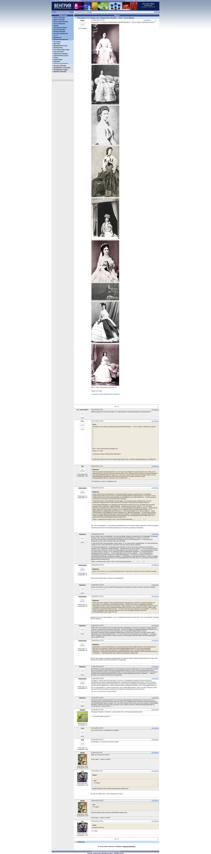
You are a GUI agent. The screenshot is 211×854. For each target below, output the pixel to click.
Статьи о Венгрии (59, 23)
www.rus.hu (108, 851)
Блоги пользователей (61, 39)
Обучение (57, 61)
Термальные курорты (61, 53)
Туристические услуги (61, 55)
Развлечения (58, 59)
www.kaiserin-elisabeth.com (108, 387)
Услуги (56, 57)
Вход (58, 12)
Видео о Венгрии (59, 19)
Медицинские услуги (60, 45)
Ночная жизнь (58, 47)
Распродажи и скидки (61, 69)
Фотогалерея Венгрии (61, 21)
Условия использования (152, 0)
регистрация (65, 12)
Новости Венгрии (59, 17)
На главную (55, 0)
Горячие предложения (61, 63)
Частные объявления (61, 33)
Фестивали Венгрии (60, 27)
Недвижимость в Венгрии (62, 67)
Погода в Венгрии (59, 31)
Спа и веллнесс (59, 51)
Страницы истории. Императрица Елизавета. (105, 394)
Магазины (57, 43)
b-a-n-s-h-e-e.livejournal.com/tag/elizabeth (104, 691)
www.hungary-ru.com (98, 851)
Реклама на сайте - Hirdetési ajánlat (135, 0)
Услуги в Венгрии (59, 29)
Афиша (56, 25)
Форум (56, 35)
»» (158, 406)
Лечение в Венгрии (60, 65)
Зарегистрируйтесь (129, 846)
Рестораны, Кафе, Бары (61, 49)
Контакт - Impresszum (94, 853)
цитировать (147, 20)
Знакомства (57, 37)
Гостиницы (57, 41)
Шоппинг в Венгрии (60, 71)
